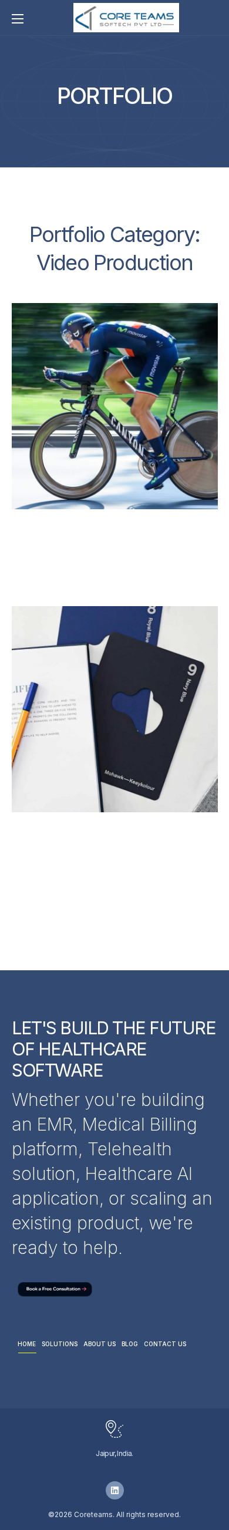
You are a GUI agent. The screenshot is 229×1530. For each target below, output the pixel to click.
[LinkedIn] (115, 1490)
